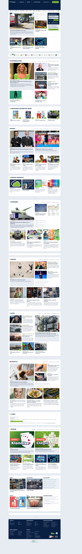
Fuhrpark (52, 313)
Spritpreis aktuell (12, 523)
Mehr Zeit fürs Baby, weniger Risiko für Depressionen (50, 483)
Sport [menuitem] (13, 10)
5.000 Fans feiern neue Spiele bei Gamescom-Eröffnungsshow (42, 282)
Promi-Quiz (28, 525)
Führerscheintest (57, 313)
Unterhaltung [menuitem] (22, 10)
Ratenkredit (53, 523)
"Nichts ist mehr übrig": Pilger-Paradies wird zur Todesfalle (40, 16)
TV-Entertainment (37, 2)
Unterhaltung (16, 61)
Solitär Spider (57, 429)
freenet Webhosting (46, 525)
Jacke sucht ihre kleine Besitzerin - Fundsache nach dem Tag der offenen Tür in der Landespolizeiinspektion (51, 503)
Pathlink (44, 429)
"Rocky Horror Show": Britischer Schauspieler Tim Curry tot (50, 485)
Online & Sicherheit (46, 259)
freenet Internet (12, 533)
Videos (36, 523)
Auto (13, 313)
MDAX (49, 213)
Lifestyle (14, 361)
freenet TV (11, 532)
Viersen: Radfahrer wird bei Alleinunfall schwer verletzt (49, 501)
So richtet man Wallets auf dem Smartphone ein (40, 285)
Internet (28, 2)
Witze (35, 525)
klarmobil (19, 533)
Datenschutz (28, 534)
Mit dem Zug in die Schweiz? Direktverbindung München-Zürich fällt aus (43, 384)
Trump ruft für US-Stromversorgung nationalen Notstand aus (41, 18)
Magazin (45, 313)
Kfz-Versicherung (45, 526)
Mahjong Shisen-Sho (40, 429)
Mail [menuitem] (36, 10)
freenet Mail (45, 524)
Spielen (13, 429)
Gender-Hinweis (37, 531)
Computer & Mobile (40, 259)
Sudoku (47, 429)
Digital (13, 259)
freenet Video (20, 531)
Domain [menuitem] (39, 10)
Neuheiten (39, 313)
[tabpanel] (22, 23)
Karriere (36, 534)
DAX (48, 212)
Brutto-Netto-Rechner (55, 524)
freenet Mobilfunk (12, 531)
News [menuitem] (10, 10)
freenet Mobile (20, 532)
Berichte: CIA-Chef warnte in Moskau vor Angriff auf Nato (50, 481)
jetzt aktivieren (13, 421)
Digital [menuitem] (31, 10)
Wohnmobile (49, 313)
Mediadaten (36, 533)
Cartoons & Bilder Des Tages (21, 108)
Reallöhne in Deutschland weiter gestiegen (40, 224)
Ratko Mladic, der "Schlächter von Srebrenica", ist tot (41, 14)
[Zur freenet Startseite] (12, 2)
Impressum (28, 533)
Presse (36, 532)
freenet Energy (12, 534)
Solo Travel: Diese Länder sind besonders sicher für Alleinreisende (42, 383)
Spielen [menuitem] (34, 10)
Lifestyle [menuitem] (27, 10)
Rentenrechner (54, 525)
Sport (13, 128)
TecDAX (49, 215)
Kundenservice (29, 531)
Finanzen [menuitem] (16, 10)
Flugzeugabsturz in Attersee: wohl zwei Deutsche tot (50, 487)
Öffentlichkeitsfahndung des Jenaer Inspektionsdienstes (50, 498)
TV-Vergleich (53, 526)
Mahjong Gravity (34, 429)
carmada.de (19, 534)
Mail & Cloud (46, 2)
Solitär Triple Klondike (52, 429)
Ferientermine (12, 524)
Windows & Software (52, 259)
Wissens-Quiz (37, 524)
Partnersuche (20, 524)
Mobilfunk (22, 2)
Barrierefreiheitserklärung (30, 532)
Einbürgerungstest (29, 523)
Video (13, 414)
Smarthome (57, 259)
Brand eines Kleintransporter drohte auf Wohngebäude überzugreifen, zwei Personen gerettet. (51, 500)
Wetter (19, 523)
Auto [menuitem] (18, 10)
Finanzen (14, 202)
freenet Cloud (45, 523)
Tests (42, 313)
